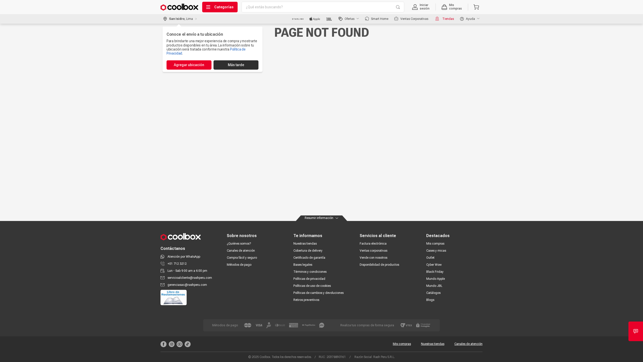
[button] (421, 7)
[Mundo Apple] (314, 19)
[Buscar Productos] (398, 7)
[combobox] (323, 7)
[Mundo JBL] (329, 19)
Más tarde (236, 65)
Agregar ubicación (189, 65)
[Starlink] (297, 19)
